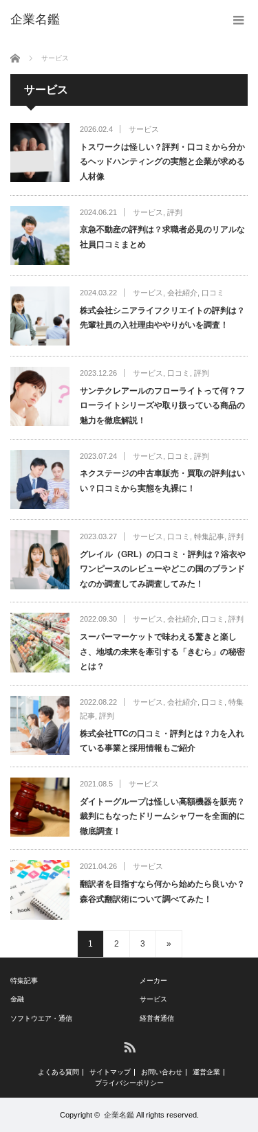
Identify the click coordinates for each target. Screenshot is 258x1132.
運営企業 (206, 1072)
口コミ (213, 292)
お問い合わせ (161, 1072)
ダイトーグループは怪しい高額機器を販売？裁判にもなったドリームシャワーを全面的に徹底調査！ (162, 816)
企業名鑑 (119, 1115)
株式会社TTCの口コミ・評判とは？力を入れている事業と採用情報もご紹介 (162, 741)
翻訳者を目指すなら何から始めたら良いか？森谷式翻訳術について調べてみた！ (162, 891)
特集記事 (209, 536)
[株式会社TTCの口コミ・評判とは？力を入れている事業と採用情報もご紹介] (39, 725)
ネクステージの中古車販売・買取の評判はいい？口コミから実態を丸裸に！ (162, 480)
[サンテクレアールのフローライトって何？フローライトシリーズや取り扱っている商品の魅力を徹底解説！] (39, 396)
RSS (129, 1046)
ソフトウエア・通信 (41, 1018)
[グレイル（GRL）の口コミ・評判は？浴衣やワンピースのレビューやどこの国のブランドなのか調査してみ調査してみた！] (39, 559)
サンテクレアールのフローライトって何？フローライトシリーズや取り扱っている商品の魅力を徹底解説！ (162, 405)
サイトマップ (110, 1072)
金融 (17, 999)
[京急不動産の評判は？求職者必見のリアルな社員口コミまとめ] (39, 235)
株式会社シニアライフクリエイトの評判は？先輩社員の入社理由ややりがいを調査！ (162, 318)
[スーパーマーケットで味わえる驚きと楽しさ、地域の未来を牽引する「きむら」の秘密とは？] (39, 642)
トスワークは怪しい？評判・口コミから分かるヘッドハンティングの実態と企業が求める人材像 (162, 161)
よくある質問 (58, 1072)
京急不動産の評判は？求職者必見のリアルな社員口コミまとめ (162, 237)
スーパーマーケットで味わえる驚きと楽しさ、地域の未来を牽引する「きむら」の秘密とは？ (162, 651)
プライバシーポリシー (129, 1083)
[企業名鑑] (35, 19)
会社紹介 (182, 292)
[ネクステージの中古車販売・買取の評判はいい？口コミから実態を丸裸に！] (39, 479)
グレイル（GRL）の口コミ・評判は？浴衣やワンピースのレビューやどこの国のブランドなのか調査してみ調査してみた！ (163, 569)
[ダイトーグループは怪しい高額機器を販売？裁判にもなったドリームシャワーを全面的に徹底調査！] (39, 807)
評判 (174, 212)
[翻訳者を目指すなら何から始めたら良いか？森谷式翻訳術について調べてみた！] (39, 889)
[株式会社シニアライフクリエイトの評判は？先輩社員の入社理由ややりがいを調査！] (39, 316)
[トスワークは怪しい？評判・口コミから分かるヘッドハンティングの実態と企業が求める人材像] (39, 152)
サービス (144, 129)
